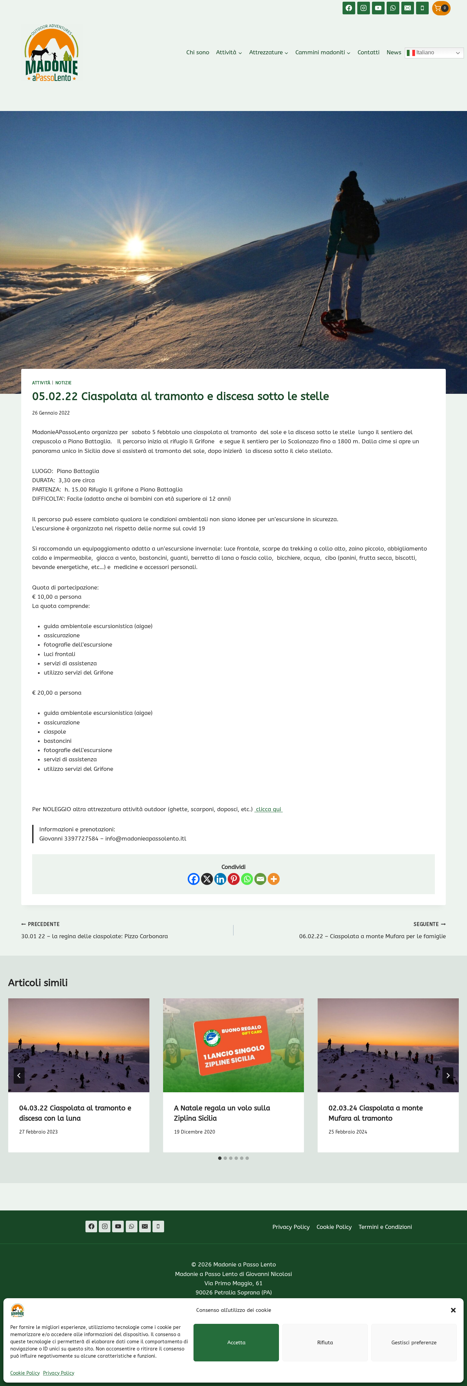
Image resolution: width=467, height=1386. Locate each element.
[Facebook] (349, 8)
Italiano (424, 52)
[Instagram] (363, 8)
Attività (41, 382)
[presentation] (78, 1045)
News (394, 52)
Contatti (368, 52)
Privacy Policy (58, 1373)
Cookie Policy (25, 1373)
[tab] (220, 1158)
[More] (274, 879)
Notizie (63, 382)
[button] (453, 1310)
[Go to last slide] (19, 1075)
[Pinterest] (234, 879)
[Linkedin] (220, 879)
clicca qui (268, 809)
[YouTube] (378, 8)
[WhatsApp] (393, 8)
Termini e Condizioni (385, 1226)
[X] (207, 879)
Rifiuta (325, 1343)
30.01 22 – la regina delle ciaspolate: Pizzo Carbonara (94, 930)
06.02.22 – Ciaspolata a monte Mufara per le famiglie (372, 930)
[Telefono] (422, 8)
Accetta (236, 1343)
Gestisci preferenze (414, 1343)
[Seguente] (447, 1075)
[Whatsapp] (247, 879)
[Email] (407, 8)
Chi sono (197, 52)
